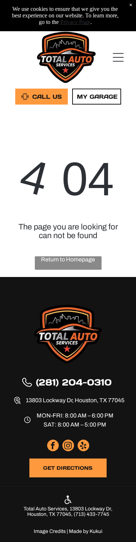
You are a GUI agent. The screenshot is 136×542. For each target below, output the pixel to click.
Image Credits (50, 531)
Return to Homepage (68, 259)
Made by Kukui (85, 531)
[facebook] (53, 446)
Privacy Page (75, 22)
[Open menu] (118, 57)
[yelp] (83, 446)
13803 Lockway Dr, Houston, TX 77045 (75, 400)
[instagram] (68, 446)
